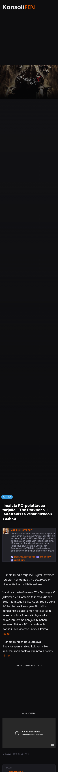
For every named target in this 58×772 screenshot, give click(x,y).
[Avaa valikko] (52, 7)
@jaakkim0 (45, 556)
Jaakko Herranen (21, 529)
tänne (6, 655)
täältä (6, 633)
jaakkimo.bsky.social (24, 556)
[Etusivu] (24, 7)
